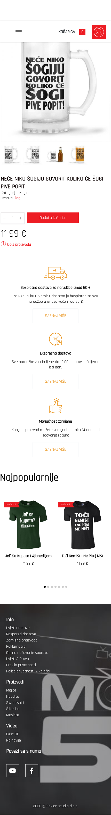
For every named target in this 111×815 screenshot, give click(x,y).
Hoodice (12, 696)
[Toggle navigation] (18, 31)
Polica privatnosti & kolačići (28, 671)
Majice (11, 690)
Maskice (12, 715)
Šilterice (12, 709)
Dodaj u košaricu (52, 217)
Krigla (23, 193)
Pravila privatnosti (21, 665)
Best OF (12, 734)
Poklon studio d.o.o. (62, 806)
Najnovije (13, 740)
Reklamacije (16, 646)
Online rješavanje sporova (27, 652)
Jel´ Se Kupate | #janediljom (28, 556)
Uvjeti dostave (18, 628)
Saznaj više (55, 315)
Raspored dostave (21, 634)
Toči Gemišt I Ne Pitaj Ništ (83, 556)
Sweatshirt (15, 702)
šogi (17, 198)
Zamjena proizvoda (21, 640)
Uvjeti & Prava (17, 659)
